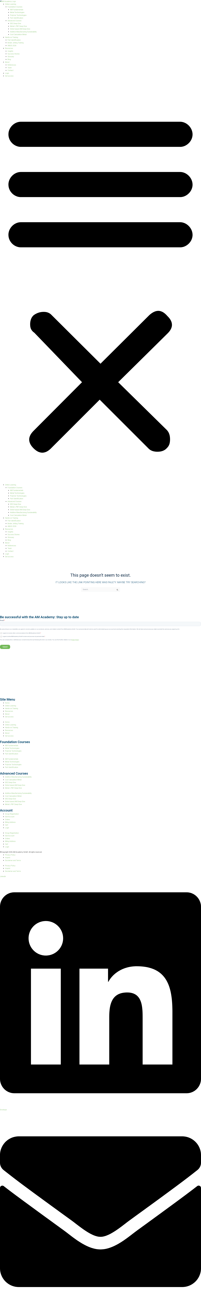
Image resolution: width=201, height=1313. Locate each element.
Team (10, 68)
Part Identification (16, 18)
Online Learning (10, 4)
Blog (9, 59)
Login (7, 73)
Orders (7, 819)
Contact (10, 70)
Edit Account (9, 817)
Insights (10, 51)
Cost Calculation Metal (18, 34)
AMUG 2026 (12, 46)
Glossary (11, 57)
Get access (9, 76)
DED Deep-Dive (15, 23)
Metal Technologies (17, 12)
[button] (100, 282)
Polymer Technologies (18, 15)
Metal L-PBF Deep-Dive (18, 26)
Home (7, 703)
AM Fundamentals (16, 10)
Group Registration (12, 814)
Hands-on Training (11, 37)
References (12, 65)
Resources (9, 48)
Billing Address (10, 822)
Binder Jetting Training (16, 43)
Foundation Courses (15, 7)
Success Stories (14, 54)
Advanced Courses (14, 21)
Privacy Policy (10, 855)
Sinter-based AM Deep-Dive (20, 29)
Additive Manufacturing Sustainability (23, 32)
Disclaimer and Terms (13, 860)
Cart (6, 825)
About (7, 62)
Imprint (7, 858)
